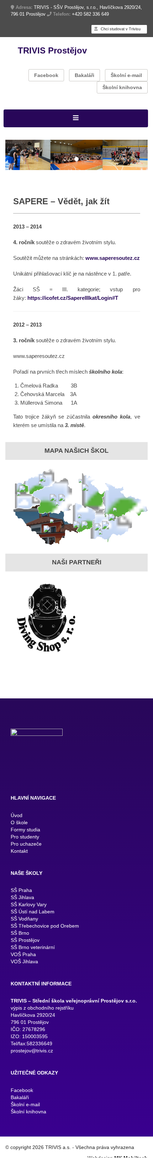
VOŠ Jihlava (24, 967)
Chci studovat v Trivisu (120, 29)
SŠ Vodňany (24, 924)
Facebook (46, 75)
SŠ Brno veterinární (33, 953)
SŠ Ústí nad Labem (32, 917)
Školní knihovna (122, 87)
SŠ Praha (21, 896)
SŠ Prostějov (25, 946)
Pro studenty (25, 842)
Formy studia (25, 835)
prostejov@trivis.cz (32, 1056)
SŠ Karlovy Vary (29, 910)
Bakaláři (84, 75)
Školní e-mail (126, 75)
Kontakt (19, 856)
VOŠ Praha (23, 960)
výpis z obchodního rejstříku (42, 1013)
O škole (19, 828)
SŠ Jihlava (22, 903)
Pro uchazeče (26, 849)
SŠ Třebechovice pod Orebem (45, 931)
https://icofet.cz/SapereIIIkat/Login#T (72, 304)
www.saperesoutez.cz (112, 264)
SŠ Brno (20, 939)
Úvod (16, 821)
